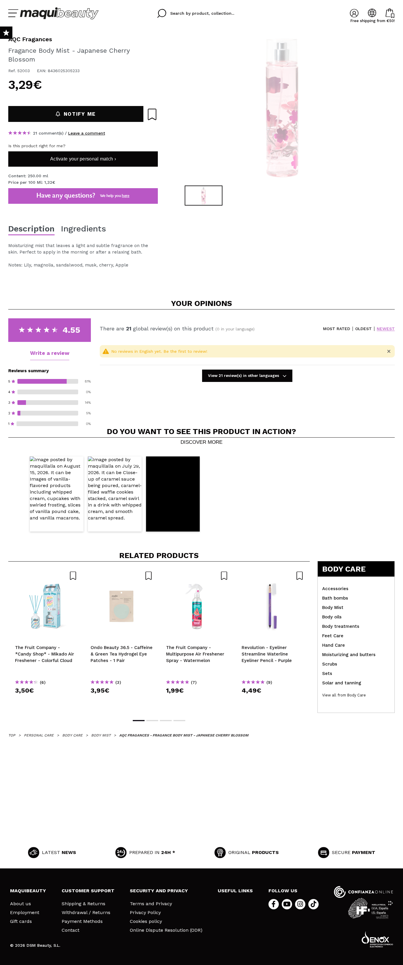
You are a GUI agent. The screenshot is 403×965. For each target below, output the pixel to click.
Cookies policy (146, 921)
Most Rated (336, 329)
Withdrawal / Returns (86, 912)
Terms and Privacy (151, 903)
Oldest (363, 329)
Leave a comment (86, 133)
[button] (56, 494)
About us (20, 903)
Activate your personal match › (83, 158)
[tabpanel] (281, 109)
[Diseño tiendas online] (377, 939)
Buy (46, 701)
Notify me (80, 114)
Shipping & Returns (83, 903)
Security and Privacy (159, 890)
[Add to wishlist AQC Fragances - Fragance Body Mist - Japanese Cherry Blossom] (152, 114)
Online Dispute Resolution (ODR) (166, 930)
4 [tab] (179, 720)
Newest (386, 329)
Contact (70, 930)
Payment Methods (82, 921)
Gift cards (21, 921)
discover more (201, 442)
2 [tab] (152, 720)
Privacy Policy (145, 912)
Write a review (49, 353)
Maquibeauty (28, 890)
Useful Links (235, 890)
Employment (24, 912)
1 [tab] (139, 720)
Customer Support (88, 890)
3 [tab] (166, 720)
